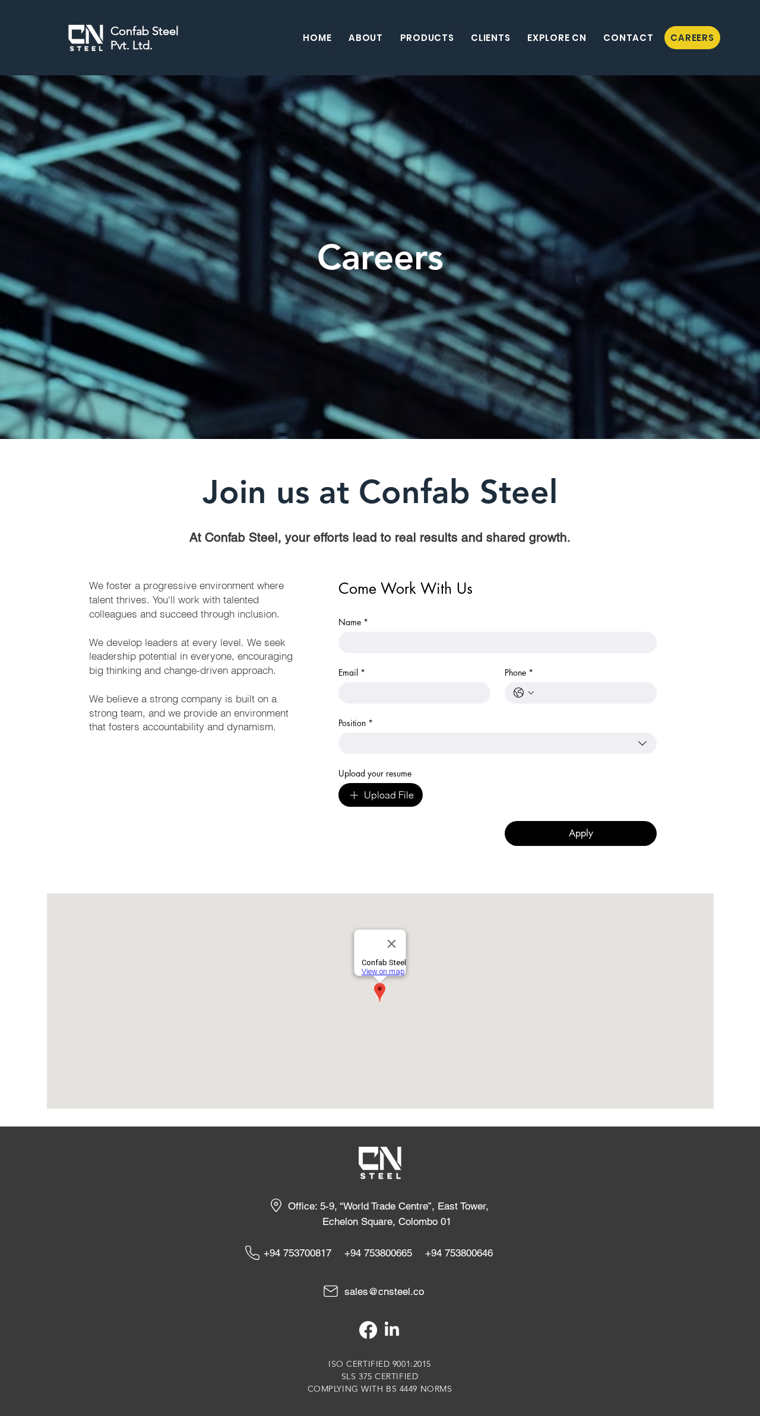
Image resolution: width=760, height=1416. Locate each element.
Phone (519, 672)
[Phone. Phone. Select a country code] (524, 693)
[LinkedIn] (392, 1330)
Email (351, 672)
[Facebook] (368, 1330)
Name (353, 622)
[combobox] (497, 743)
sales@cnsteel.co (384, 1291)
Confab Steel (144, 31)
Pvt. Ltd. (131, 45)
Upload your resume (374, 773)
